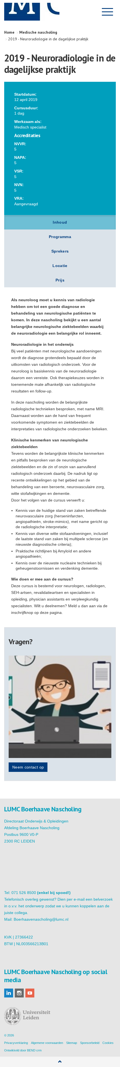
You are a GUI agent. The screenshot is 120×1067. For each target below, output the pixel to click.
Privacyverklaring (16, 1042)
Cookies (108, 1042)
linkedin (8, 993)
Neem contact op (28, 767)
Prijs (60, 280)
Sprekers (60, 251)
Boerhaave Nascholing (31, 12)
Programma (60, 236)
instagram (19, 993)
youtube (29, 993)
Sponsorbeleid (89, 1042)
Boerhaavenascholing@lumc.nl (41, 919)
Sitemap (71, 1042)
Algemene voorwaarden (47, 1042)
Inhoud (60, 222)
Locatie (59, 265)
